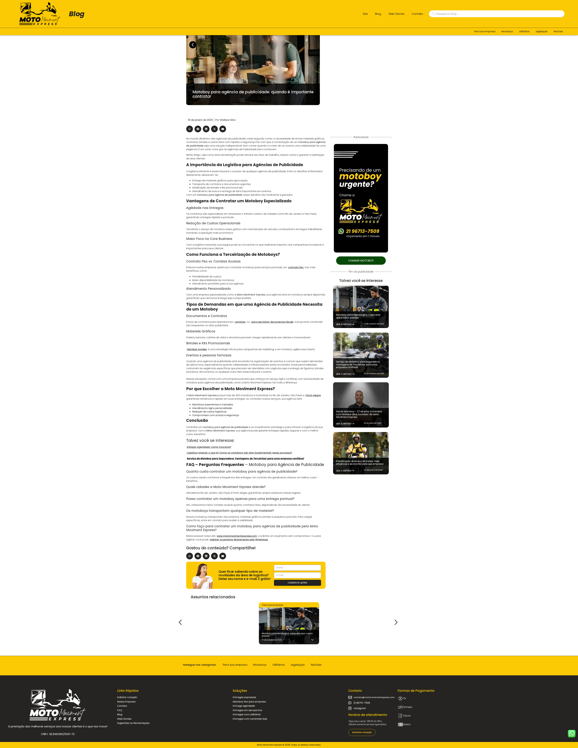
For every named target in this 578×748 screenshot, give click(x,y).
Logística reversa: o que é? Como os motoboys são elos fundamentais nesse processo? (239, 452)
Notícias (558, 31)
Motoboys (507, 31)
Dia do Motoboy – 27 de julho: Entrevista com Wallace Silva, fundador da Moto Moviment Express (359, 414)
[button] (189, 129)
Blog (76, 14)
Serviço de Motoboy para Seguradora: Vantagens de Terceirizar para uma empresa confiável (358, 364)
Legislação (542, 31)
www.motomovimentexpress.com (237, 536)
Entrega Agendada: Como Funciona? (209, 447)
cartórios (240, 322)
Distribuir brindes (197, 349)
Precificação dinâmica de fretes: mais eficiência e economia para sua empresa (359, 462)
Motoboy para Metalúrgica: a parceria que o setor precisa (358, 316)
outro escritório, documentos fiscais (272, 322)
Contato (417, 14)
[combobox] (496, 13)
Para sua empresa (484, 31)
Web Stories (396, 14)
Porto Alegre (313, 395)
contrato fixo (296, 267)
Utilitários (524, 31)
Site (365, 14)
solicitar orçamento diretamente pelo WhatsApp (239, 539)
